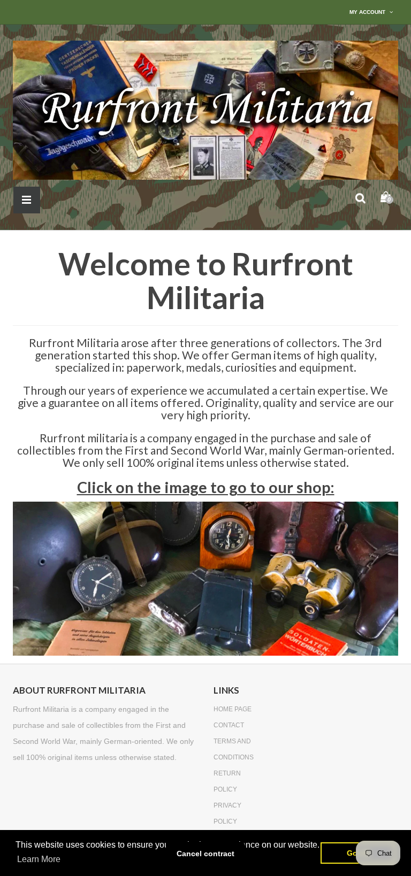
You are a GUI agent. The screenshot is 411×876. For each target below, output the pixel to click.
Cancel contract (205, 853)
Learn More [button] (38, 859)
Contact (229, 725)
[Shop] (205, 578)
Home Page (233, 709)
